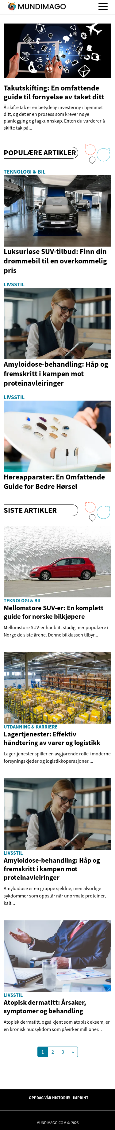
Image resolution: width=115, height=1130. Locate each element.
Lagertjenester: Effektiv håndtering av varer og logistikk (52, 738)
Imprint (80, 1097)
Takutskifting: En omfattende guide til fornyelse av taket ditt (54, 92)
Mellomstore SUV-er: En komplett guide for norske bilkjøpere (54, 612)
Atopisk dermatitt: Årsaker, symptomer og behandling (45, 1006)
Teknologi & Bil (24, 171)
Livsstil (14, 284)
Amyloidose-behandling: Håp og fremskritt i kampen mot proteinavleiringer (52, 869)
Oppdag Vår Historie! (49, 1097)
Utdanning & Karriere (31, 727)
